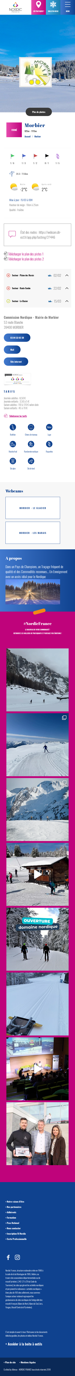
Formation (11, 1217)
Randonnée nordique (31, 451)
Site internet (16, 361)
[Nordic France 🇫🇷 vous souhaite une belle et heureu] (37, 809)
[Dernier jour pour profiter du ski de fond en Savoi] (37, 679)
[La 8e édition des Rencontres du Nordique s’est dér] (37, 1133)
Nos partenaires (14, 1206)
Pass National (13, 1222)
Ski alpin (13, 468)
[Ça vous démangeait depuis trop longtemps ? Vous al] (37, 1004)
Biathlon (13, 434)
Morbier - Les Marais (32, 532)
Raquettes (49, 451)
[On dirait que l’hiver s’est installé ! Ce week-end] (37, 874)
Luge (49, 434)
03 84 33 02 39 (17, 337)
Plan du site (10, 1362)
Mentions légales (28, 1362)
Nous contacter (14, 1228)
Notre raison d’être (15, 1201)
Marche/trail (13, 451)
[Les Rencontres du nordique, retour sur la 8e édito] (37, 1068)
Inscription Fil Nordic (16, 1233)
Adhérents (11, 1212)
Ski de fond (31, 468)
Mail (12, 349)
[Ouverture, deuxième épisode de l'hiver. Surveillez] (37, 939)
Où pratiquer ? (38, 11)
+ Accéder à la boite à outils (23, 1344)
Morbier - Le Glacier (32, 508)
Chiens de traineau (31, 434)
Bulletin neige (53, 11)
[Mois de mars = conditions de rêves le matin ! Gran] (37, 744)
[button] (67, 4)
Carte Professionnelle (17, 1238)
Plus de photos (38, 111)
